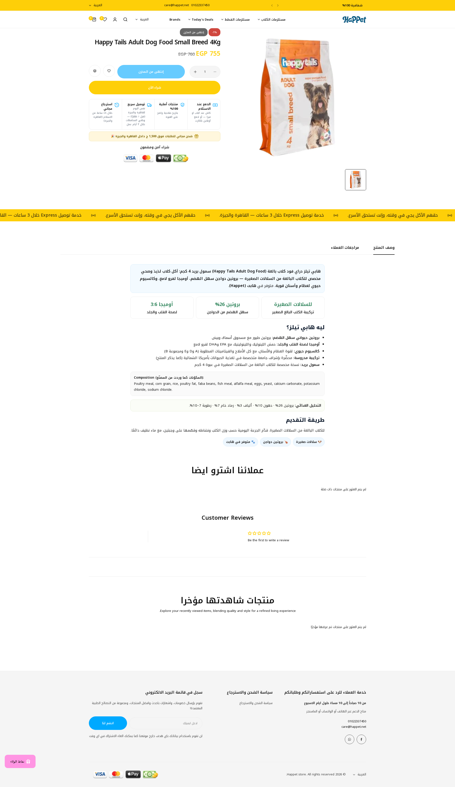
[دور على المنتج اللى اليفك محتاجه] (125, 19)
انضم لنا (108, 723)
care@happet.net (353, 727)
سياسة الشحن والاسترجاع (256, 703)
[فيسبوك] (361, 739)
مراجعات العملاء (345, 247)
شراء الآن (154, 88)
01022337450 (357, 721)
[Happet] (354, 19)
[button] (277, 5)
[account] (115, 19)
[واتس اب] (349, 739)
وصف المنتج (384, 247)
